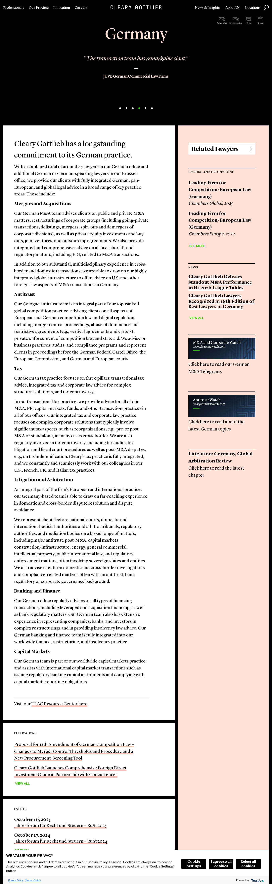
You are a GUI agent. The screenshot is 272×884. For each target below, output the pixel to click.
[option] (136, 71)
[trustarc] (257, 880)
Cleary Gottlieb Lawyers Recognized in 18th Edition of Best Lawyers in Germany (221, 301)
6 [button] (152, 108)
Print (249, 23)
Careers (81, 8)
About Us (232, 8)
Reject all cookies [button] (248, 864)
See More (197, 246)
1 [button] (120, 108)
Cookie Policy (15, 880)
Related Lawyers (215, 149)
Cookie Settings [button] (194, 864)
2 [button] (126, 108)
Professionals (13, 8)
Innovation (61, 8)
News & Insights (207, 8)
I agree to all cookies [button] (221, 864)
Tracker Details (33, 880)
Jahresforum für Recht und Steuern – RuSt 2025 (60, 826)
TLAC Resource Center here (59, 704)
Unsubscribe (235, 23)
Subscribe (222, 23)
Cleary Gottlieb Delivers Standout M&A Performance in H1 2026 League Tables (220, 282)
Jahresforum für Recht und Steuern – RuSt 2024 (61, 841)
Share (260, 23)
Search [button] (266, 7)
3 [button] (133, 108)
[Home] (136, 7)
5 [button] (145, 108)
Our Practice (39, 8)
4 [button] (139, 108)
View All (22, 783)
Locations (252, 8)
